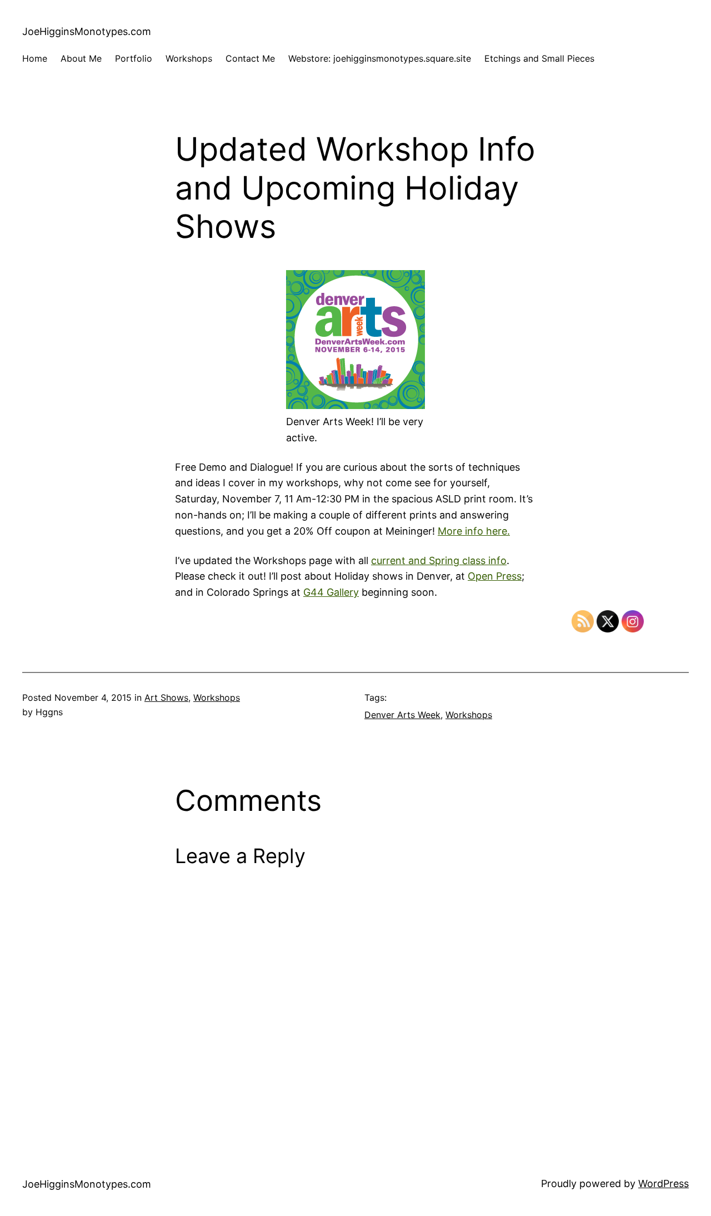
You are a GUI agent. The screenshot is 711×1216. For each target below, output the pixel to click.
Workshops (216, 697)
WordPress (663, 1183)
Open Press (495, 576)
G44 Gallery (331, 592)
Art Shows (166, 697)
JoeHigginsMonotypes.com (86, 31)
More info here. (474, 531)
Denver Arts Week (402, 714)
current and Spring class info (439, 560)
